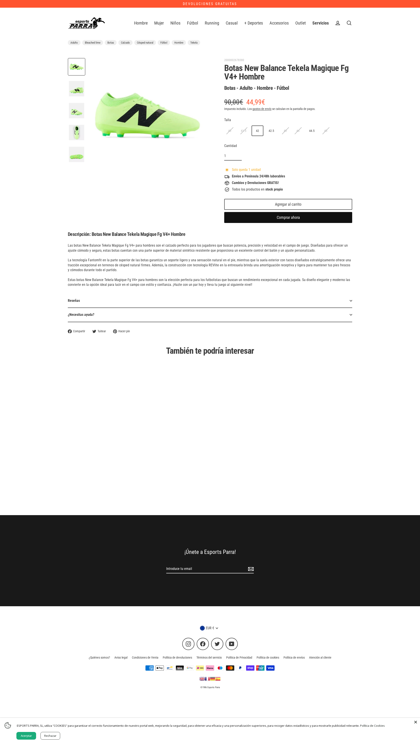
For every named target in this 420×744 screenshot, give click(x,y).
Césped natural (145, 42)
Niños (175, 23)
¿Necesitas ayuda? (81, 315)
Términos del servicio (209, 657)
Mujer (159, 23)
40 (229, 131)
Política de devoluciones (177, 657)
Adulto (74, 42)
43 (285, 131)
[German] (212, 678)
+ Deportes (253, 23)
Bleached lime (92, 42)
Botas (110, 42)
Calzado (125, 42)
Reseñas (74, 301)
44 (297, 131)
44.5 (312, 131)
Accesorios (279, 23)
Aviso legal (121, 657)
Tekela (194, 42)
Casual (232, 23)
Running (212, 23)
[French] (207, 678)
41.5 (243, 131)
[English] (202, 678)
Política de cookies (268, 657)
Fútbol (192, 23)
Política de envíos (294, 657)
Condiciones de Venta (145, 657)
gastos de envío (261, 109)
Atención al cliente (320, 657)
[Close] (415, 722)
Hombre (141, 23)
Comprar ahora (288, 217)
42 (257, 131)
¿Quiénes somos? (99, 657)
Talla (227, 120)
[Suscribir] (250, 569)
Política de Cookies (372, 726)
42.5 (271, 131)
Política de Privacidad (239, 657)
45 (325, 131)
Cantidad (230, 146)
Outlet (300, 23)
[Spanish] (217, 678)
